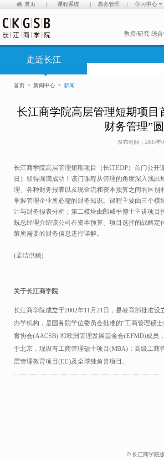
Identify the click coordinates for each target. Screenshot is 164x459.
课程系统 (68, 4)
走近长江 (43, 59)
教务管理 (109, 4)
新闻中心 (44, 85)
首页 (30, 4)
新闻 (69, 85)
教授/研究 (136, 33)
